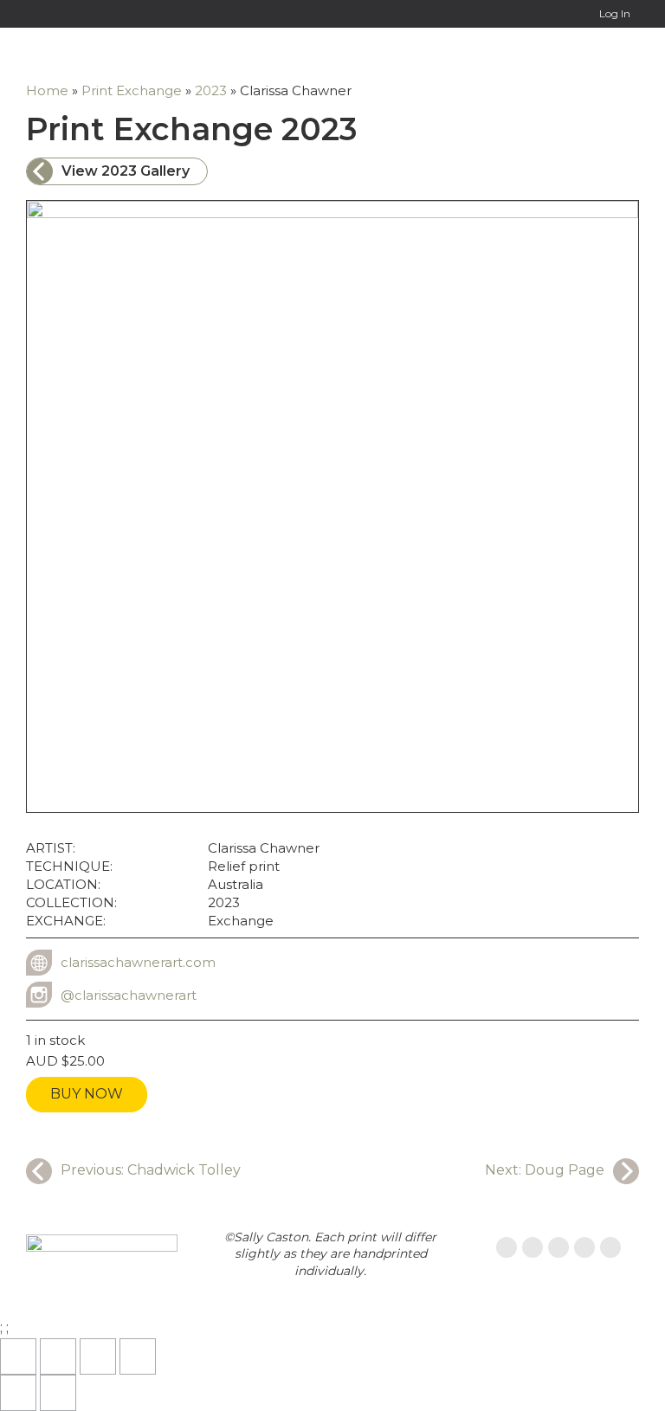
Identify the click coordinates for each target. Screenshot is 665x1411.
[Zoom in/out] (18, 1356)
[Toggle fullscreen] (58, 1356)
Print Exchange (131, 90)
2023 (211, 90)
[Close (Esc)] (137, 1356)
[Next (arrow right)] (58, 1393)
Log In (614, 13)
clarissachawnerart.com (138, 962)
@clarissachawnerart (129, 995)
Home (47, 90)
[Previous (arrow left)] (18, 1393)
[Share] (98, 1356)
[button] (625, 54)
